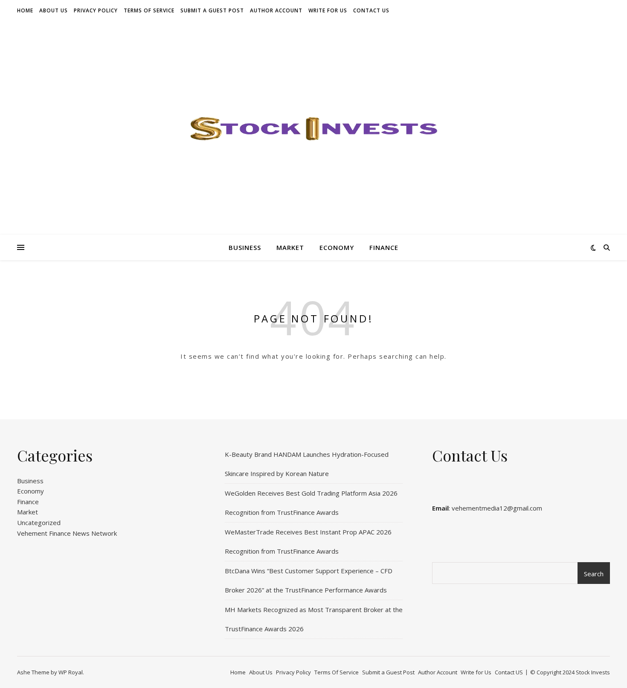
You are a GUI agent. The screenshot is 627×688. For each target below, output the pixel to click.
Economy (336, 247)
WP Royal (70, 672)
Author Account (276, 10)
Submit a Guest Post (212, 10)
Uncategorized (39, 522)
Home (25, 10)
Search (594, 573)
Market (290, 247)
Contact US (371, 10)
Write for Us (327, 10)
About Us (53, 10)
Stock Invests (593, 672)
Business (245, 247)
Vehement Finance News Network (67, 533)
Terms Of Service (149, 10)
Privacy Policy (96, 10)
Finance (383, 247)
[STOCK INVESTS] (313, 128)
